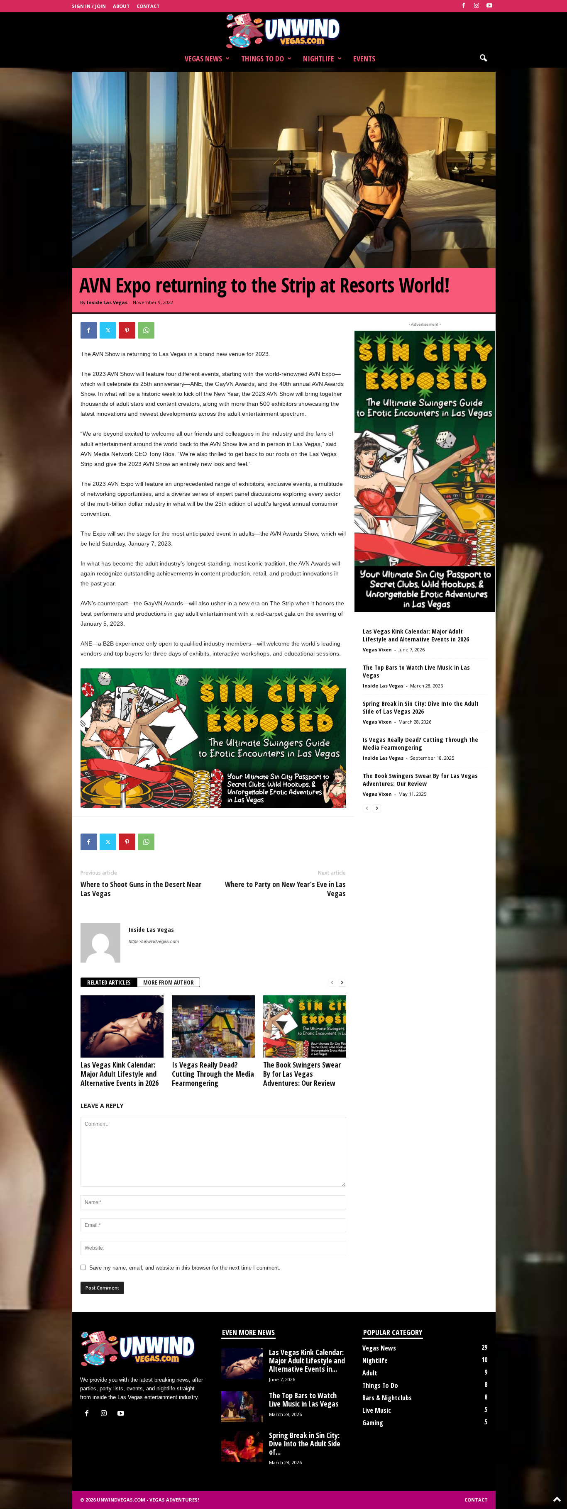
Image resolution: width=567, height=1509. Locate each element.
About (121, 6)
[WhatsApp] (146, 330)
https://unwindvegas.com (154, 941)
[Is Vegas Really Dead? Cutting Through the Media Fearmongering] (213, 1026)
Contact (148, 6)
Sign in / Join (89, 6)
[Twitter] (108, 330)
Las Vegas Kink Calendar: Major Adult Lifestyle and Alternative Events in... (307, 1360)
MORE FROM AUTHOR (168, 982)
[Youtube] (489, 6)
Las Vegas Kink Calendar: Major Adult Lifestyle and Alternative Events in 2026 (120, 1074)
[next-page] (342, 982)
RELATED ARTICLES (109, 982)
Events (364, 58)
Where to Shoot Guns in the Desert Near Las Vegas (141, 889)
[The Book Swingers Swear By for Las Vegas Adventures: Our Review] (304, 1026)
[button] (483, 58)
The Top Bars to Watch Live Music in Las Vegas (416, 671)
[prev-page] (332, 982)
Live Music (376, 1410)
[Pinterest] (127, 330)
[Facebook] (464, 6)
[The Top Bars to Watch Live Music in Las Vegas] (242, 1406)
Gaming (372, 1422)
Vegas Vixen (377, 649)
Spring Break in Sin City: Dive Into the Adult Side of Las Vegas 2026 (421, 707)
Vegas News (203, 58)
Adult (369, 1372)
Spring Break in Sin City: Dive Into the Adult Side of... (304, 1443)
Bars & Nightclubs (387, 1397)
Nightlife (318, 58)
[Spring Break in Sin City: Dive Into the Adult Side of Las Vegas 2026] (242, 1446)
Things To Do (262, 58)
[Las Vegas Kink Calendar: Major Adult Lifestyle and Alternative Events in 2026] (122, 1026)
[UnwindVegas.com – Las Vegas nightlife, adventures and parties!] (283, 30)
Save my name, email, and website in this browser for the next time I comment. (185, 1268)
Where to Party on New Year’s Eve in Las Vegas (285, 889)
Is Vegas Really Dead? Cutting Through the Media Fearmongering (213, 1074)
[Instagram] (476, 6)
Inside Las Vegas (107, 302)
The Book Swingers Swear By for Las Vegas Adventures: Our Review (302, 1074)
